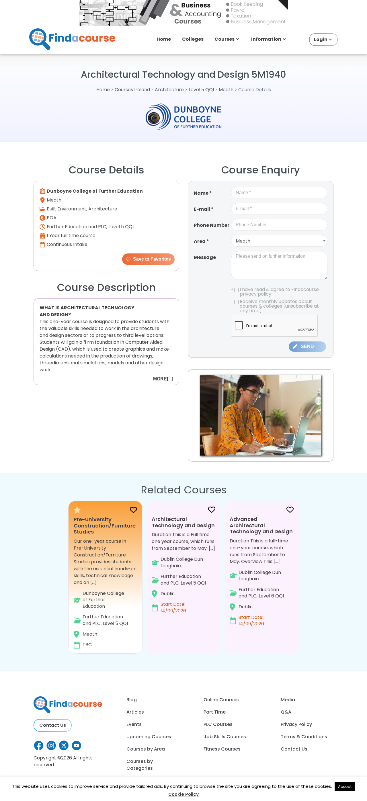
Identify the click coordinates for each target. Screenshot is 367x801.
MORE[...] (163, 378)
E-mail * (204, 209)
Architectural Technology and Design (183, 522)
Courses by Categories (139, 764)
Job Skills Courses (225, 736)
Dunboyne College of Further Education (95, 191)
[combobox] (279, 241)
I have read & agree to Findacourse (275, 291)
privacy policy (255, 294)
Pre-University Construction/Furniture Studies (105, 525)
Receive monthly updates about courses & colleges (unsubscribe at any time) (279, 306)
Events (134, 724)
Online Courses (221, 699)
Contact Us (52, 725)
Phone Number (211, 225)
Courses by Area (145, 749)
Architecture (169, 89)
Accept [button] (345, 786)
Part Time (215, 712)
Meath (226, 89)
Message (205, 257)
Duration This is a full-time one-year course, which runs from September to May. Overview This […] (261, 571)
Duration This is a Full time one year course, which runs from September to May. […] (183, 564)
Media (288, 699)
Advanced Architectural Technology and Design (261, 525)
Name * (203, 193)
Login (320, 39)
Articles (135, 712)
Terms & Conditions (304, 736)
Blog (131, 699)
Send (307, 346)
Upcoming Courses (148, 736)
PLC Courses (218, 724)
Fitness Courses (222, 749)
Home (164, 39)
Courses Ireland (132, 89)
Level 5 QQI (201, 89)
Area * (201, 241)
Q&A (286, 712)
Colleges (193, 39)
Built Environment (66, 209)
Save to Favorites (151, 259)
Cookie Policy (183, 794)
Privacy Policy (296, 724)
